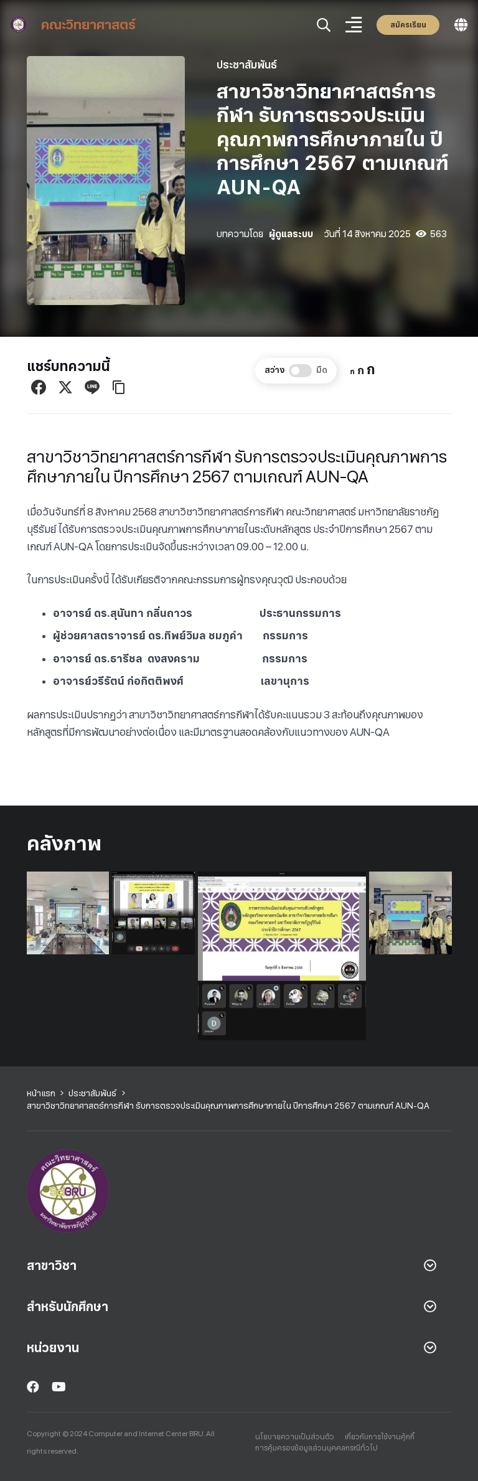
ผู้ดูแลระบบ (291, 234)
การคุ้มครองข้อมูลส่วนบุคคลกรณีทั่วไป (316, 1448)
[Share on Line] (92, 387)
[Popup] (323, 25)
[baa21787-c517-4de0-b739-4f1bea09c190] (153, 913)
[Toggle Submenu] (430, 1265)
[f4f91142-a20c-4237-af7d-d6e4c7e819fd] (410, 913)
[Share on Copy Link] (119, 387)
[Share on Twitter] (65, 387)
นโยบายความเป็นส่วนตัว (294, 1436)
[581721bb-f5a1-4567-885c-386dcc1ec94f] (68, 913)
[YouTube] (59, 1387)
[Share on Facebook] (38, 387)
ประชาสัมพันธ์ (247, 65)
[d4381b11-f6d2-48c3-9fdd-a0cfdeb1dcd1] (282, 956)
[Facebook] (33, 1387)
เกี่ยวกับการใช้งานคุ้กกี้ (380, 1436)
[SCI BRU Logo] (18, 24)
